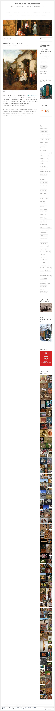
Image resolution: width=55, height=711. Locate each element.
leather (42, 179)
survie (42, 251)
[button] (43, 379)
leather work (44, 182)
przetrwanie (43, 224)
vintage (42, 273)
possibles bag (43, 211)
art (41, 136)
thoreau (42, 254)
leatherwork (43, 185)
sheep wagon (43, 235)
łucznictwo (43, 283)
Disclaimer (8, 12)
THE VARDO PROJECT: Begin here (21, 12)
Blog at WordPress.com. (9, 706)
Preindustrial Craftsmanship (27, 3)
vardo (41, 270)
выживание (43, 286)
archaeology (43, 131)
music (41, 198)
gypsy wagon (43, 169)
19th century (43, 128)
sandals (49, 227)
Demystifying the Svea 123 (23, 14)
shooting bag (43, 243)
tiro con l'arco (44, 262)
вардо (49, 283)
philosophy (43, 206)
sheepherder (43, 232)
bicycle (47, 142)
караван (42, 289)
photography (43, 209)
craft (48, 155)
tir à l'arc (43, 264)
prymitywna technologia (43, 221)
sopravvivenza (44, 246)
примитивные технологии (44, 292)
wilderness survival (45, 275)
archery (42, 134)
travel (42, 267)
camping (42, 152)
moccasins (43, 193)
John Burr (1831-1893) (30, 95)
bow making (43, 144)
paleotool (43, 203)
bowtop (42, 147)
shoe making (43, 238)
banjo (41, 142)
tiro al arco (43, 259)
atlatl (42, 139)
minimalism (43, 190)
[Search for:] (46, 38)
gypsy (42, 163)
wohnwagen (43, 278)
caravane (42, 155)
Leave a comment (23, 45)
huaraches (43, 177)
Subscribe (43, 66)
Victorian (47, 270)
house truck (43, 174)
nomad (46, 198)
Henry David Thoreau (45, 171)
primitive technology (43, 218)
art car (46, 136)
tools (48, 264)
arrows (49, 134)
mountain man (44, 195)
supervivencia (44, 248)
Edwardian (46, 160)
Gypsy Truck (43, 166)
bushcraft (43, 150)
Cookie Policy (25, 708)
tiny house (43, 256)
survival (48, 251)
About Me (11, 14)
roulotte (42, 227)
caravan (49, 152)
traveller (48, 267)
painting (42, 201)
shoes (41, 240)
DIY (41, 160)
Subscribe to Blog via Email (45, 45)
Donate (33, 14)
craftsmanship (44, 158)
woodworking (43, 281)
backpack (48, 139)
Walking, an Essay (41, 14)
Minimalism (46, 12)
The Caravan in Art (37, 12)
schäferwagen (44, 230)
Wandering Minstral (13, 43)
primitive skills (44, 214)
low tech (42, 187)
